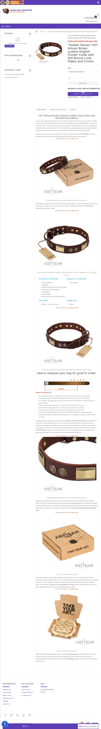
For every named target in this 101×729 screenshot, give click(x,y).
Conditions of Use (8, 698)
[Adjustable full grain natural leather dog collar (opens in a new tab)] (66, 169)
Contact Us (93, 21)
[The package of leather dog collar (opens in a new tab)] (66, 543)
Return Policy (7, 695)
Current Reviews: (73, 97)
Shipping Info (7, 689)
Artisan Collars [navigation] (43, 31)
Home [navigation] (36, 31)
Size (69, 68)
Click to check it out (83, 94)
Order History (26, 689)
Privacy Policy (7, 692)
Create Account (26, 695)
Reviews (73, 109)
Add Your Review (86, 97)
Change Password (27, 692)
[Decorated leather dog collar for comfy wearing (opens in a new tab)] (66, 466)
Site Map (5, 701)
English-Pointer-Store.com (23, 723)
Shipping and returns (58, 109)
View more (9, 46)
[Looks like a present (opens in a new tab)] (66, 619)
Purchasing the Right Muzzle (15, 74)
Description (41, 109)
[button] (5, 724)
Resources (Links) (12, 77)
